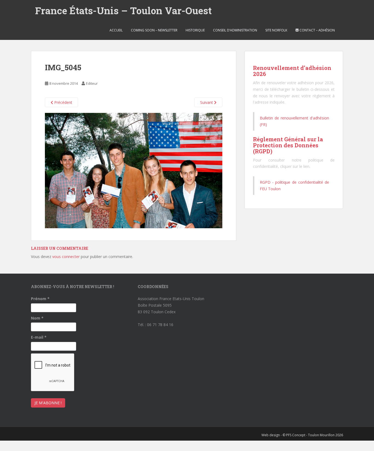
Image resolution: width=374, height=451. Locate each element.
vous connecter (66, 256)
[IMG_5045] (133, 170)
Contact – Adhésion (317, 30)
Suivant (207, 102)
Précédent (62, 102)
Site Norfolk (276, 30)
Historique (195, 30)
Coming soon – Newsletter (154, 30)
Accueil (116, 30)
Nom (37, 318)
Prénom (40, 298)
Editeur (92, 83)
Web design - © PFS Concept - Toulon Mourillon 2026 (302, 435)
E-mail (39, 337)
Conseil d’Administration (235, 30)
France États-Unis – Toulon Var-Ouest (123, 10)
